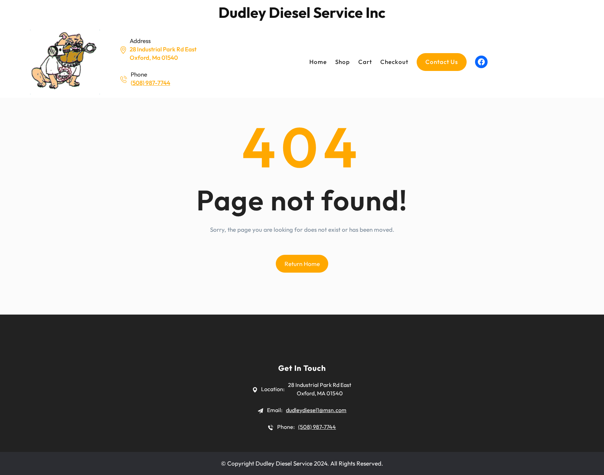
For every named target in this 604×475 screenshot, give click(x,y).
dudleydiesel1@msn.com (316, 409)
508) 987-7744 (151, 82)
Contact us (441, 61)
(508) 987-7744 (317, 426)
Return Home (302, 263)
